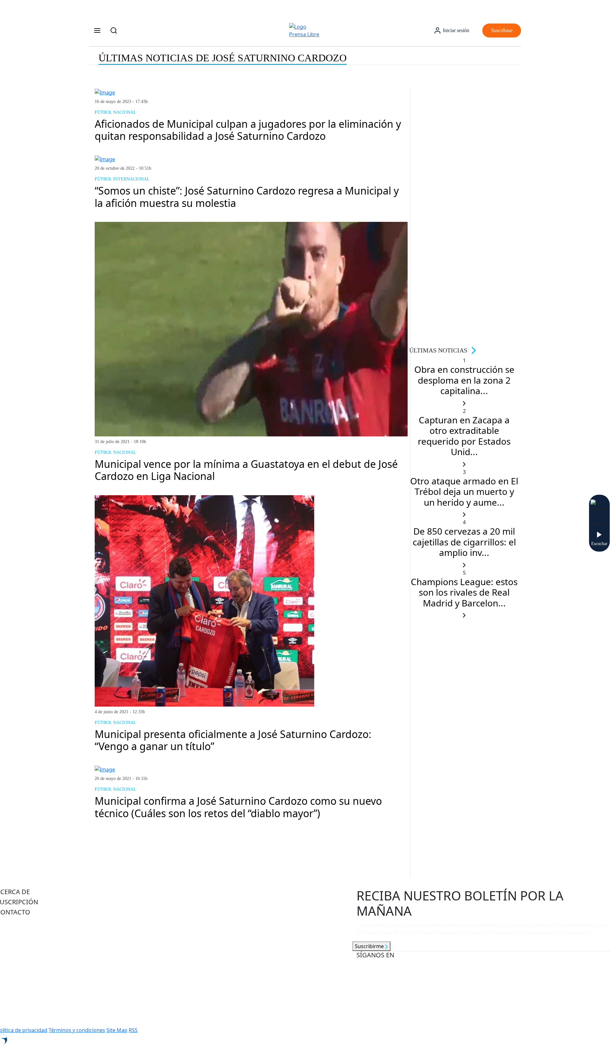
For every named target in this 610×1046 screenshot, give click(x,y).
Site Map (116, 1030)
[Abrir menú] (97, 30)
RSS (133, 1030)
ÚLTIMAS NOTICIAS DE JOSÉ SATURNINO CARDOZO (222, 58)
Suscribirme (370, 946)
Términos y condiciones (77, 1030)
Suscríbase (501, 30)
